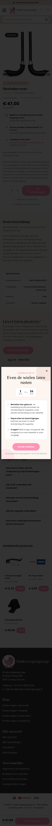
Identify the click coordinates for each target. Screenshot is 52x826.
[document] (26, 413)
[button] (47, 371)
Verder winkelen (26, 446)
